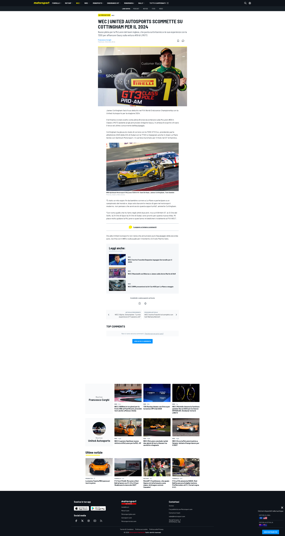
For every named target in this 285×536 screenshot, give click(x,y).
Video (161, 9)
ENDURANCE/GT (113, 3)
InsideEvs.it (125, 507)
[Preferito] (178, 41)
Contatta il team (174, 513)
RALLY (140, 3)
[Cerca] (245, 3)
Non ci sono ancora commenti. (142, 333)
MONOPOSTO (97, 3)
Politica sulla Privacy (156, 529)
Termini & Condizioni (126, 529)
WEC (78, 3)
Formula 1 (56, 3)
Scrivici (171, 506)
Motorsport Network (137, 532)
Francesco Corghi (104, 40)
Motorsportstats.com (128, 521)
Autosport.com (126, 518)
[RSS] (101, 521)
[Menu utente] (250, 3)
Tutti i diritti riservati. (153, 532)
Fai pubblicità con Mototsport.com (180, 509)
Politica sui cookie (141, 529)
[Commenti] (183, 41)
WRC (86, 3)
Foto (153, 9)
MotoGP (68, 3)
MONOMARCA (128, 3)
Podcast (136, 9)
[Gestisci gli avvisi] (145, 303)
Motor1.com (125, 511)
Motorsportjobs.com (128, 514)
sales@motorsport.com (177, 516)
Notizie (145, 9)
